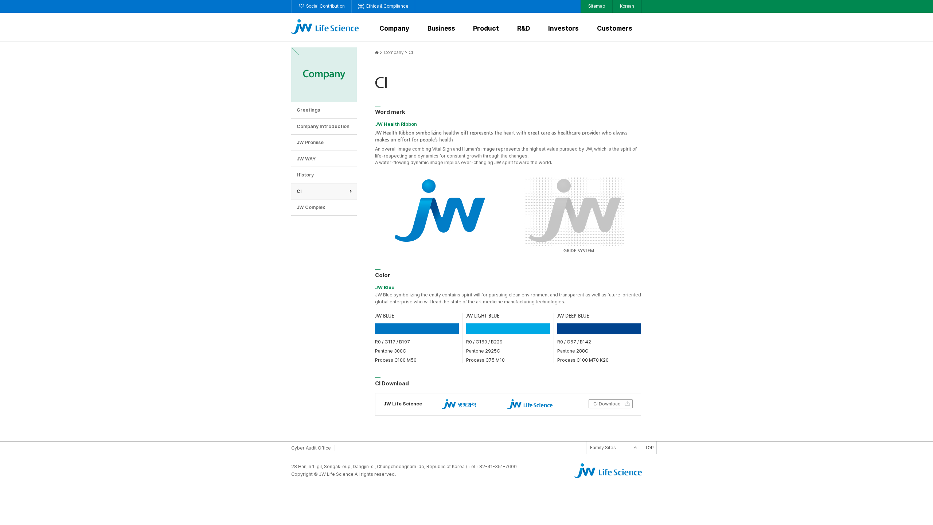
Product (486, 28)
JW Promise (310, 142)
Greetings (308, 110)
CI (299, 191)
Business (441, 28)
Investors (563, 28)
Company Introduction (323, 126)
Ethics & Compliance (387, 6)
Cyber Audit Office (311, 448)
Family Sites (603, 447)
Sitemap (596, 6)
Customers (614, 28)
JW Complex (311, 207)
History (305, 175)
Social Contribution (325, 6)
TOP (649, 447)
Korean (627, 6)
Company (394, 28)
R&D (523, 28)
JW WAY (306, 159)
